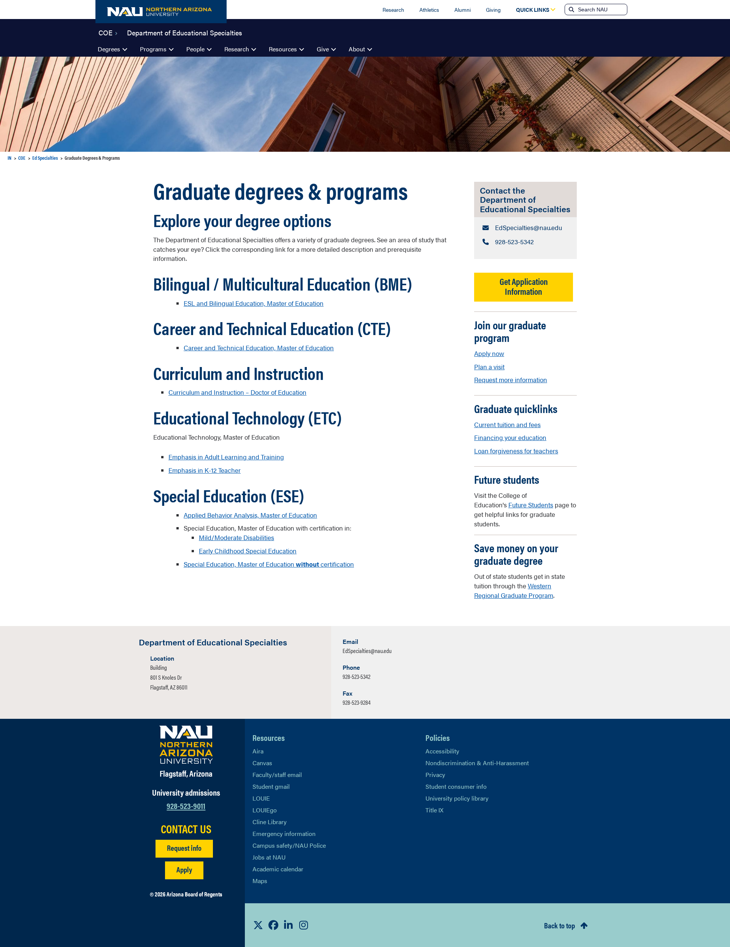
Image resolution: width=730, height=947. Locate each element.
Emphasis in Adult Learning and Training (226, 456)
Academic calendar (277, 868)
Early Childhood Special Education (248, 550)
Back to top (559, 925)
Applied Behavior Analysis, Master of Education (250, 515)
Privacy (435, 774)
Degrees (109, 48)
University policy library (457, 798)
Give (323, 48)
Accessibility (442, 751)
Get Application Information (524, 286)
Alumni (462, 9)
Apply (184, 869)
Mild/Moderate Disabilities (236, 537)
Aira (257, 751)
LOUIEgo (264, 810)
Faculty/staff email (277, 774)
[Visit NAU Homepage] (186, 745)
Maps (259, 880)
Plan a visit (489, 366)
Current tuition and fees (507, 424)
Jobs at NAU (269, 857)
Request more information (510, 379)
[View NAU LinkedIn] (288, 925)
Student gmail (271, 786)
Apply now (489, 353)
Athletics (429, 9)
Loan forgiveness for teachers (516, 450)
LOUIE (261, 798)
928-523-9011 (186, 805)
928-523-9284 (357, 702)
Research (393, 9)
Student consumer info (456, 786)
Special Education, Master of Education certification (269, 564)
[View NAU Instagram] (303, 925)
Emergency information (284, 833)
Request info (184, 847)
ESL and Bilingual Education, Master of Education (254, 303)
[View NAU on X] (258, 925)
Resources (283, 48)
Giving (493, 9)
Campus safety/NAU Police (289, 845)
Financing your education (510, 437)
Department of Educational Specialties (184, 32)
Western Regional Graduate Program (513, 590)
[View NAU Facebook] (273, 925)
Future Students (530, 504)
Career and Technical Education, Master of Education (259, 347)
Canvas (262, 762)
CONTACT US (186, 829)
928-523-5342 (356, 676)
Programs (153, 48)
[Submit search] (570, 9)
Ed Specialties (45, 157)
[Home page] (161, 11)
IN (9, 157)
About (357, 48)
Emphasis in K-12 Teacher (204, 470)
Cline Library (269, 821)
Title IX (434, 810)
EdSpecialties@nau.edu (367, 650)
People (195, 48)
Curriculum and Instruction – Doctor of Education (237, 392)
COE (105, 32)
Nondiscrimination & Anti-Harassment (477, 762)
